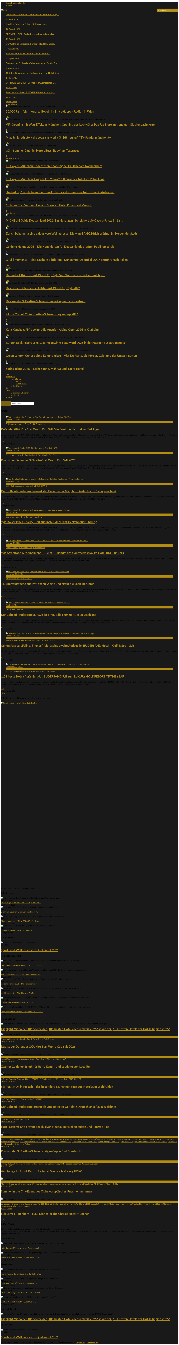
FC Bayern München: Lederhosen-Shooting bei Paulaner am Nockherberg (54, 166)
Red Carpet (10, 213)
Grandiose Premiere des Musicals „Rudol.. (19, 1002)
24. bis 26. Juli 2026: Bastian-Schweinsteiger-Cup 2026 (42, 314)
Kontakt (9, 5)
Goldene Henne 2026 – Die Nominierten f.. (19, 984)
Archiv (8, 388)
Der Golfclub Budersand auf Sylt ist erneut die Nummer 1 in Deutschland (48, 614)
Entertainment (12, 104)
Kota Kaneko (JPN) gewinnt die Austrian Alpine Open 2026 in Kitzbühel (52, 329)
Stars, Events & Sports (15, 3)
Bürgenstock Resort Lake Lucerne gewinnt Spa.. (21, 1257)
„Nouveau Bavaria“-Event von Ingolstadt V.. (19, 912)
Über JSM (10, 391)
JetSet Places (21, 384)
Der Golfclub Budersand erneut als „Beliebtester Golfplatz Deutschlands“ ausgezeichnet (58, 491)
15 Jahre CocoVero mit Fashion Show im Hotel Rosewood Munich (49, 205)
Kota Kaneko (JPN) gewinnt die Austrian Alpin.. (21, 1248)
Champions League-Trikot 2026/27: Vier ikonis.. (21, 921)
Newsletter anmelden (167, 10)
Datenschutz (92, 1343)
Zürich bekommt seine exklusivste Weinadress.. (21, 975)
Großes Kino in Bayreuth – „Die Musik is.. (18, 930)
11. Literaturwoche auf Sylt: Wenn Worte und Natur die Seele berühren (47, 584)
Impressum (80, 1343)
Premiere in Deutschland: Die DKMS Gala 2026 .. (22, 1012)
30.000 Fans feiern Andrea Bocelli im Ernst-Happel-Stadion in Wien (50, 111)
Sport (8, 268)
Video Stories (16, 386)
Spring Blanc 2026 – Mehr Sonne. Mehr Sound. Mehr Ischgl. (45, 368)
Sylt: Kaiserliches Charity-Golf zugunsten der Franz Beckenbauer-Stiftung (49, 522)
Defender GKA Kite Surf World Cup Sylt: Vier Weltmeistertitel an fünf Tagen (55, 275)
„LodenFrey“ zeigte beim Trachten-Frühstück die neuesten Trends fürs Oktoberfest (60, 192)
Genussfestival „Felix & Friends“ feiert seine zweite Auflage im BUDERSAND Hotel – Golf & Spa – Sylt (67, 645)
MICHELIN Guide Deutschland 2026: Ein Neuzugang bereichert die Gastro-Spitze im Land (64, 220)
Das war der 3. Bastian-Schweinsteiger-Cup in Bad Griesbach (45, 301)
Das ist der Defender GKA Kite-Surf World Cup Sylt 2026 (43, 288)
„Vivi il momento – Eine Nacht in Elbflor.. (18, 993)
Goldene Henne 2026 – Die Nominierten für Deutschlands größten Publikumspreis (60, 246)
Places (8, 322)
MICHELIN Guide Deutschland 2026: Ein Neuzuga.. (22, 965)
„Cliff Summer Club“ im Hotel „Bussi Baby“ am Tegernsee (43, 150)
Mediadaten (16, 395)
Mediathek (10, 377)
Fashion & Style (12, 158)
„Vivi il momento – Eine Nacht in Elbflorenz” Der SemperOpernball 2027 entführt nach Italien (67, 259)
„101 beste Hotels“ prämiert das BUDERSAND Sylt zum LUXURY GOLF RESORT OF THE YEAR (62, 676)
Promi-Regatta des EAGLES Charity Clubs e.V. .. (21, 903)
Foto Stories (16, 379)
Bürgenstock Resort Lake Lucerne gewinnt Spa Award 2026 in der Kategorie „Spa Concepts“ (66, 342)
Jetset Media (11, 102)
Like (7, 117)
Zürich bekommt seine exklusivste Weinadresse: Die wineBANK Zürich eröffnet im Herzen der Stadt (71, 233)
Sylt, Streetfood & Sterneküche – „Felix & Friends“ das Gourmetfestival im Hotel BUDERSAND (62, 553)
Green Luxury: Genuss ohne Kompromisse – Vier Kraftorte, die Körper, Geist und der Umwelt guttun (71, 355)
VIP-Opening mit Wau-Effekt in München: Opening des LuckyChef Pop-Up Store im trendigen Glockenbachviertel (80, 124)
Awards (19, 381)
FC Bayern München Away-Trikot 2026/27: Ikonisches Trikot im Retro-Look (55, 179)
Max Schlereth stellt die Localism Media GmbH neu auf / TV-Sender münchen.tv (58, 137)
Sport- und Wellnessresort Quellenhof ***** (29, 950)
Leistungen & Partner (20, 393)
